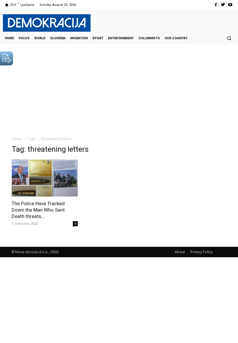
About (180, 251)
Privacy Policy (201, 251)
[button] (229, 38)
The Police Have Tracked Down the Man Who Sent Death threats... (38, 210)
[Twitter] (223, 4)
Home (17, 138)
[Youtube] (230, 4)
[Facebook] (215, 4)
